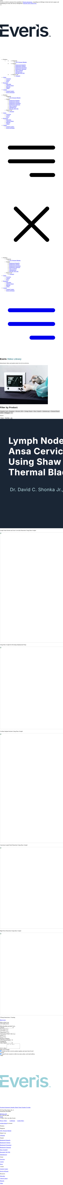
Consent (2, 1052)
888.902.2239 (3, 1114)
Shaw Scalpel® (19, 70)
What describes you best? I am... (8, 1026)
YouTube (7, 418)
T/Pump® (17, 76)
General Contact (10, 91)
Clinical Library (10, 85)
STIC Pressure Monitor (21, 62)
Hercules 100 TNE (20, 73)
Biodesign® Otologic (20, 66)
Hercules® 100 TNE (5, 1152)
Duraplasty (11, 411)
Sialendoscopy (18, 71)
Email (1, 1035)
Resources (5, 82)
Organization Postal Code (6, 1033)
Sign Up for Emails (4, 1049)
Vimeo (2, 418)
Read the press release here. (30, 3)
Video (1, 1183)
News (7, 81)
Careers (8, 80)
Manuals (8, 87)
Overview (8, 78)
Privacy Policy (3, 1120)
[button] (31, 193)
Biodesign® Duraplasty (21, 67)
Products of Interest (4, 1038)
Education (8, 84)
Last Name (3, 1030)
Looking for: (3, 1041)
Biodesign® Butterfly (20, 65)
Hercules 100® (19, 411)
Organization (3, 1032)
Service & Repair (10, 92)
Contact (5, 89)
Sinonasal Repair (55, 411)
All (11, 413)
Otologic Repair (28, 411)
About (4, 77)
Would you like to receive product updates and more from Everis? (18, 1051)
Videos (8, 88)
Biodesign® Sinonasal (20, 69)
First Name (3, 1029)
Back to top (3, 1020)
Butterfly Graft (4, 411)
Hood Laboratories (27, 2)
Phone (1, 1037)
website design (3, 1123)
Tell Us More (3, 1048)
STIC (2, 413)
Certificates (12, 1120)
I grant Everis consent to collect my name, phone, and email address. (18, 1054)
